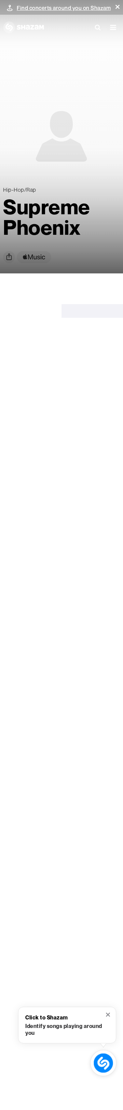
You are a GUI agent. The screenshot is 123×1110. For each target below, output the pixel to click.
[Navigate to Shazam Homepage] (23, 27)
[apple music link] (34, 257)
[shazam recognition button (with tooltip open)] (104, 1063)
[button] (117, 6)
